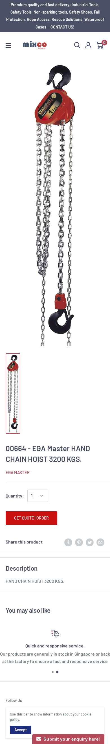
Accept (20, 729)
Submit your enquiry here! (70, 739)
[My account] (88, 45)
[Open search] (77, 45)
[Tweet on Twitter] (90, 542)
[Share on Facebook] (68, 542)
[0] (99, 45)
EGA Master (18, 472)
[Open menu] (8, 45)
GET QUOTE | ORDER (31, 518)
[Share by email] (100, 542)
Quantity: (15, 495)
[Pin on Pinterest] (79, 542)
